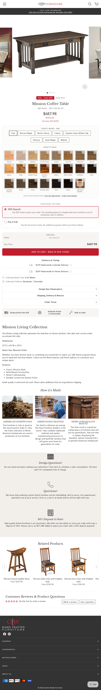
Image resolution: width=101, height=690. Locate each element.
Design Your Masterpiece (50, 289)
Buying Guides (9, 658)
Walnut (64, 140)
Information (8, 649)
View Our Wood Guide (52, 196)
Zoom (12, 152)
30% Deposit (14, 209)
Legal (5, 666)
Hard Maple (50, 140)
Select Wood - (50, 128)
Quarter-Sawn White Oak (77, 133)
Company (6, 641)
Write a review (70, 602)
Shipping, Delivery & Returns (50, 295)
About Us (6, 674)
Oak (13, 133)
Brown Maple (26, 133)
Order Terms (50, 302)
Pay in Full (12, 222)
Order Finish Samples (69, 196)
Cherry (57, 133)
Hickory (36, 140)
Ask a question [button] (87, 602)
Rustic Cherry (43, 133)
